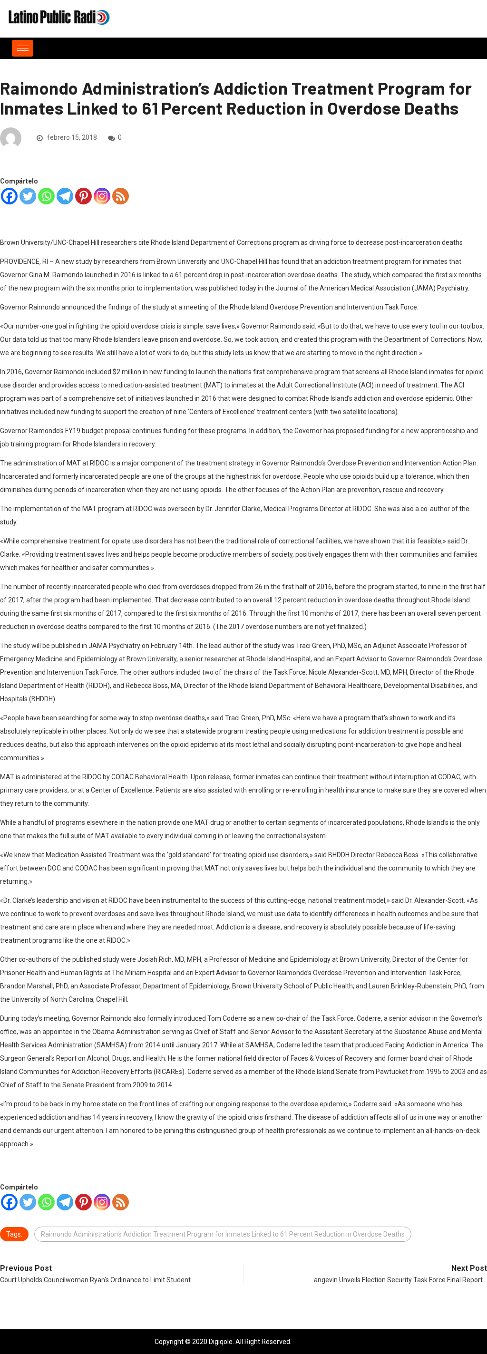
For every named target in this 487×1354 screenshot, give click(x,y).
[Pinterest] (83, 196)
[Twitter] (27, 196)
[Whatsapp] (46, 196)
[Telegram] (65, 196)
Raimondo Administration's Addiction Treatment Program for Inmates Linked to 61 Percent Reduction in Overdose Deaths (223, 1234)
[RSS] (120, 196)
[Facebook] (9, 196)
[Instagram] (102, 196)
